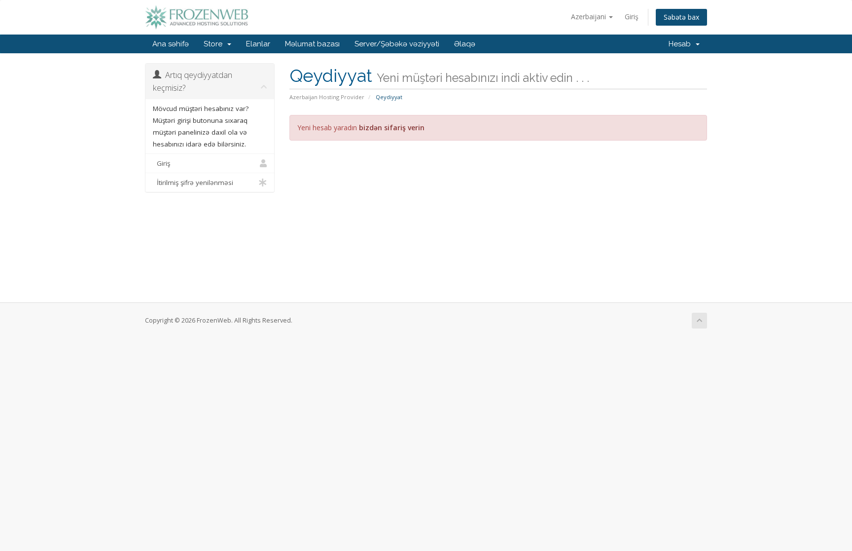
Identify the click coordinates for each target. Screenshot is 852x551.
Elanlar (258, 43)
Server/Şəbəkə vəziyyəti (397, 43)
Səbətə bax (681, 17)
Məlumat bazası (312, 43)
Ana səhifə (170, 43)
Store (215, 43)
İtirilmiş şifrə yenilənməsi (193, 182)
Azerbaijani (589, 16)
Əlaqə (464, 43)
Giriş (632, 16)
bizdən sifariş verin (392, 127)
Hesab (682, 43)
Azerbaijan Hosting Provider (326, 97)
